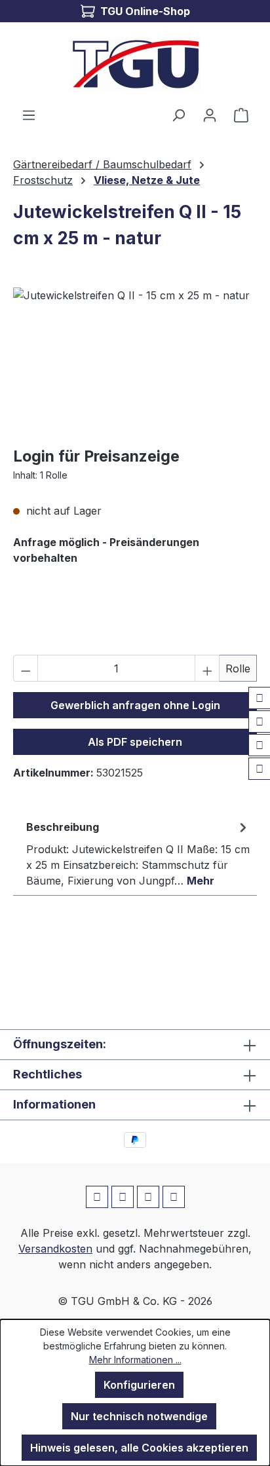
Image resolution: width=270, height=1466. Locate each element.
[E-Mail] (259, 745)
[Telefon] (259, 768)
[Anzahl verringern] (25, 668)
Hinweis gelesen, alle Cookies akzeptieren (139, 1447)
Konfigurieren (139, 1384)
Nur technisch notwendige (139, 1416)
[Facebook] (259, 697)
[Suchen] (178, 114)
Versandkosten (55, 1248)
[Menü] (29, 114)
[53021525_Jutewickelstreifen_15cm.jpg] (135, 361)
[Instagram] (259, 721)
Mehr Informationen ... (135, 1359)
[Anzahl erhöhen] (207, 668)
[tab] (138, 853)
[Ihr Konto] (209, 114)
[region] (135, 361)
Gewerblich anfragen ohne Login (135, 705)
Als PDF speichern (135, 741)
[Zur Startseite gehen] (135, 64)
